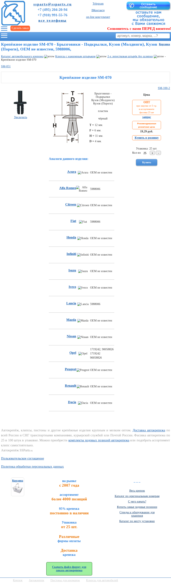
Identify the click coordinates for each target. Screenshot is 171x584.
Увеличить (20, 117)
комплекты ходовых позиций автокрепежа (98, 440)
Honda (71, 237)
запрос (146, 117)
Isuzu (72, 270)
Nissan (71, 336)
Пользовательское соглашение (22, 458)
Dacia (72, 402)
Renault (70, 386)
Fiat (73, 221)
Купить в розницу (147, 137)
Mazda (71, 320)
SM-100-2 (164, 88)
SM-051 (6, 66)
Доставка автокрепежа (149, 430)
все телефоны (52, 20)
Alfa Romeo (67, 188)
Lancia (71, 303)
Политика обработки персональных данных (32, 466)
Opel (72, 353)
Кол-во (136, 152)
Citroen (70, 204)
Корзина (164, 44)
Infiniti (71, 254)
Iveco (72, 287)
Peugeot (70, 369)
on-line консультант (98, 17)
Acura (71, 172)
